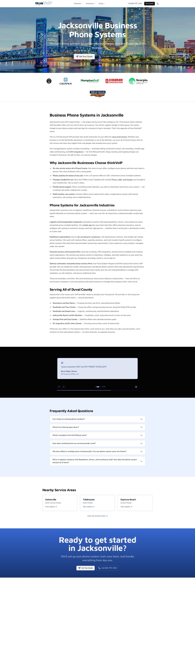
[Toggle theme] (158, 4)
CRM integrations (76, 152)
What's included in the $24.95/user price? (69, 435)
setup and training (119, 137)
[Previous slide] (59, 387)
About (101, 3)
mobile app (87, 225)
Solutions (77, 3)
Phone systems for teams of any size (68, 175)
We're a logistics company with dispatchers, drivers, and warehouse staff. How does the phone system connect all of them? (94, 461)
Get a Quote (149, 3)
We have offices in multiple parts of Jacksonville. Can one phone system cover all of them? (89, 451)
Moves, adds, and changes (122, 179)
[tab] (95, 386)
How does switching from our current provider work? (74, 443)
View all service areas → (97, 516)
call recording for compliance (88, 237)
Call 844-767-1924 (135, 3)
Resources (90, 3)
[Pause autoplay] (136, 387)
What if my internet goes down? (65, 427)
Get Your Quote (86, 56)
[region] (97, 372)
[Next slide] (64, 387)
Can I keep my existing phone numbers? (68, 419)
